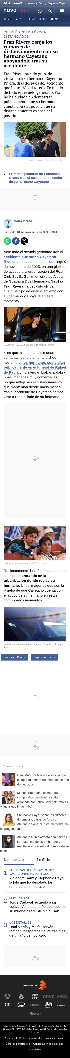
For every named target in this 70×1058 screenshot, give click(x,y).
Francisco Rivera (14, 657)
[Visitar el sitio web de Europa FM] (35, 1005)
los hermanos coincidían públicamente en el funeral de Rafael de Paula (35, 367)
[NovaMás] (18, 11)
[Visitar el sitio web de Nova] (48, 996)
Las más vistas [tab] (16, 859)
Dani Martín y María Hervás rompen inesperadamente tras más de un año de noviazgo (37, 931)
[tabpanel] (35, 903)
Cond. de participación (18, 1043)
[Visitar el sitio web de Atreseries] (7, 1005)
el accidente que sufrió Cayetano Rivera (33, 257)
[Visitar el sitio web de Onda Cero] (21, 1005)
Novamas (9, 766)
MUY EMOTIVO (19, 898)
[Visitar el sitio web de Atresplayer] (62, 1005)
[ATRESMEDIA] (35, 985)
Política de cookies (55, 1038)
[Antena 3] (14, 3)
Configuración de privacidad (48, 1043)
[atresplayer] (40, 11)
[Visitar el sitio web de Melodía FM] (48, 1005)
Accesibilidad (35, 1049)
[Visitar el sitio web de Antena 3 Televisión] (7, 996)
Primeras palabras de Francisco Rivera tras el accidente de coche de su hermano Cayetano (35, 178)
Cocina (53, 19)
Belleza (30, 19)
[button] (49, 11)
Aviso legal (11, 1038)
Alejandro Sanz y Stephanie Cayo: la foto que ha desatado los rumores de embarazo (37, 882)
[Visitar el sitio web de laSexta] (21, 996)
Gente (8, 19)
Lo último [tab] (45, 859)
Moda (42, 19)
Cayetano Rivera (44, 657)
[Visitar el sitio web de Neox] (35, 996)
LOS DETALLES (20, 922)
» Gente (19, 766)
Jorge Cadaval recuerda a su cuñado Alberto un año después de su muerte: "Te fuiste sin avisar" (37, 906)
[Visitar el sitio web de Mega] (62, 996)
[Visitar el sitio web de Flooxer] (35, 1013)
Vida (18, 19)
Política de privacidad (30, 1038)
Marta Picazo (22, 221)
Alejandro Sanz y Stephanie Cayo (46, 3)
